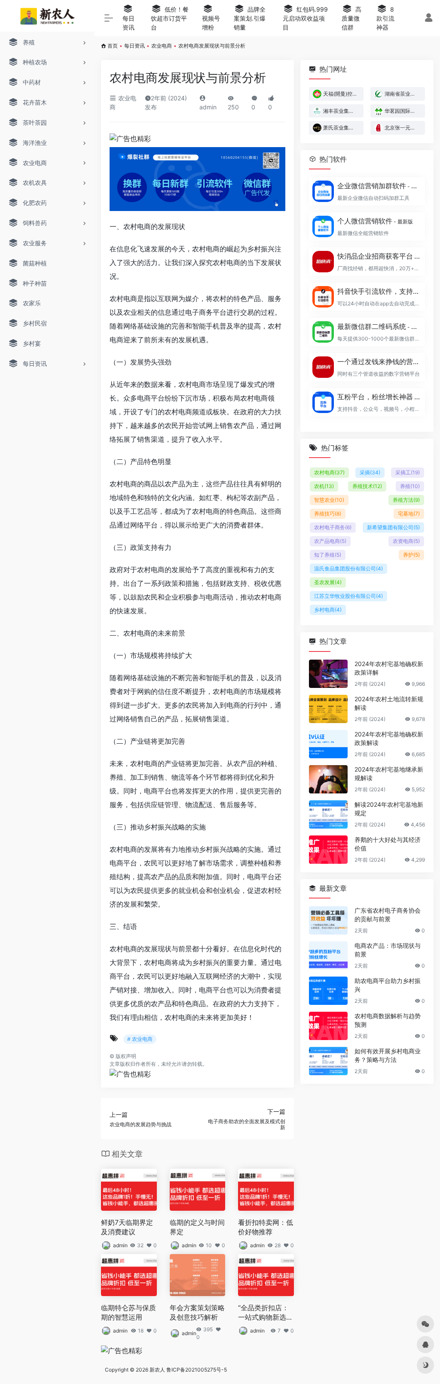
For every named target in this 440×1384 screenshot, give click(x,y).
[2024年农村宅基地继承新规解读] (328, 779)
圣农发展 (328, 582)
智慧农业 (329, 500)
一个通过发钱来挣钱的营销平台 (378, 361)
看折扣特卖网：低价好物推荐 (265, 1227)
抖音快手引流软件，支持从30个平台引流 (378, 291)
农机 (324, 486)
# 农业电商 (140, 1039)
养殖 (410, 486)
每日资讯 (134, 45)
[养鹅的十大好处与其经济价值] (328, 849)
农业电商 (161, 45)
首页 (112, 45)
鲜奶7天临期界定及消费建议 (127, 1227)
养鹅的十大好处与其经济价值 (387, 844)
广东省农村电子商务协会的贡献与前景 (387, 915)
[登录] (428, 18)
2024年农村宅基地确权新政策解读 (388, 738)
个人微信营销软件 (375, 221)
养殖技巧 (327, 513)
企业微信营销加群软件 (378, 185)
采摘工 (407, 472)
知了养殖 (327, 555)
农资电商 (406, 541)
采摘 (370, 472)
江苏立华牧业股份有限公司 (348, 596)
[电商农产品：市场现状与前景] (328, 955)
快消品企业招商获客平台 (378, 256)
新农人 (157, 1369)
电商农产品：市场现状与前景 (387, 950)
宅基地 (409, 513)
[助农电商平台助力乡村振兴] (328, 991)
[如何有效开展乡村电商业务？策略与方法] (328, 1061)
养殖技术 (367, 486)
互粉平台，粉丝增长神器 (378, 396)
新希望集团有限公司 (393, 527)
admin (120, 1245)
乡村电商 (328, 609)
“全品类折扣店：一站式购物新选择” (263, 1313)
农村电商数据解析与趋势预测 (387, 1020)
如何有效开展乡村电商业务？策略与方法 (387, 1055)
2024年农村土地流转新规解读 (388, 703)
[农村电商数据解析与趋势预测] (328, 1026)
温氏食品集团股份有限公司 (348, 568)
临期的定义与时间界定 (197, 1227)
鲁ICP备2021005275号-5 (196, 1369)
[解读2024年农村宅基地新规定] (328, 814)
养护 (411, 555)
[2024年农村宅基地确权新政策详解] (328, 674)
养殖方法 (406, 500)
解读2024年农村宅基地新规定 (388, 809)
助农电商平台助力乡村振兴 (387, 985)
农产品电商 (330, 541)
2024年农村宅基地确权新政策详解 (388, 668)
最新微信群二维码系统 (378, 326)
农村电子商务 (332, 527)
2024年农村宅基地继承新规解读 (388, 773)
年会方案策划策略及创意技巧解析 (197, 1312)
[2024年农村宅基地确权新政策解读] (328, 744)
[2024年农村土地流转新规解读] (328, 709)
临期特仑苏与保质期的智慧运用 (128, 1312)
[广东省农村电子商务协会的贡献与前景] (328, 920)
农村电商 (329, 472)
